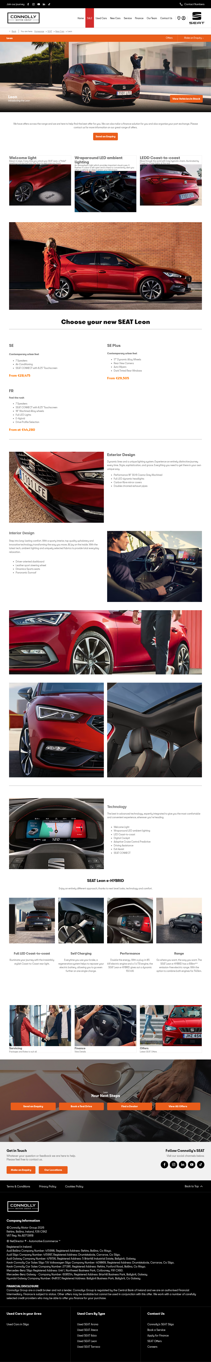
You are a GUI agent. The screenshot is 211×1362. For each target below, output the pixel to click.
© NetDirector (16, 1241)
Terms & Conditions (18, 1186)
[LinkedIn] (43, 4)
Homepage (39, 31)
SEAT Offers (154, 1341)
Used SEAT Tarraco (88, 1346)
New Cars (59, 31)
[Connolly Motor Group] (23, 18)
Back (14, 31)
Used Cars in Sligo (18, 1324)
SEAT (49, 31)
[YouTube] (38, 4)
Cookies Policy (74, 1186)
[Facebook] (27, 4)
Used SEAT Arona (87, 1324)
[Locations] (178, 18)
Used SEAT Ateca (87, 1329)
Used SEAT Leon (87, 1341)
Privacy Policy (47, 1186)
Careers (152, 1346)
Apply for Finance (158, 1335)
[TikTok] (48, 4)
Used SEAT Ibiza (87, 1335)
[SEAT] (196, 18)
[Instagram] (32, 4)
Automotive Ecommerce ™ (44, 1241)
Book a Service (156, 1329)
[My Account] (183, 18)
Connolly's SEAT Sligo (160, 1324)
